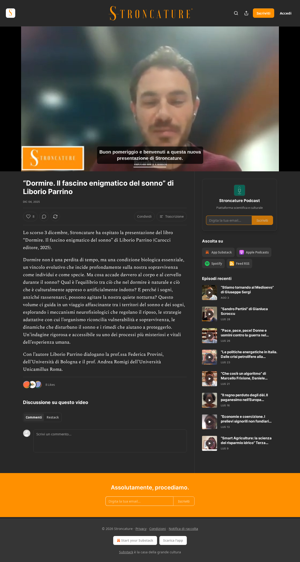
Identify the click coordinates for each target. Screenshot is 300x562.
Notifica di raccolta (183, 528)
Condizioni (157, 528)
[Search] (236, 13)
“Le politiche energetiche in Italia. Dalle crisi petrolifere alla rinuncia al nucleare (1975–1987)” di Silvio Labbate (249, 354)
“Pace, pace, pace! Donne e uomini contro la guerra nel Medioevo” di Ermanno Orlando (247, 333)
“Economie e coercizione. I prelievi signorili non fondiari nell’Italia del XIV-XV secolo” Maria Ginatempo (245, 419)
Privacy (140, 528)
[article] (239, 292)
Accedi (286, 13)
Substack (126, 552)
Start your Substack (137, 540)
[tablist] (42, 417)
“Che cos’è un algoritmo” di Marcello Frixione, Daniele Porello (243, 376)
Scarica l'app (173, 540)
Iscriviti (263, 13)
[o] (209, 292)
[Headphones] (11, 104)
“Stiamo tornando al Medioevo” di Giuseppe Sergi (247, 289)
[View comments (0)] (289, 101)
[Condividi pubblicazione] (246, 13)
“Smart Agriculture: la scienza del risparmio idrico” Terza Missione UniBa (246, 440)
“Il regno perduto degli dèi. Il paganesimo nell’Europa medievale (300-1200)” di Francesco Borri (244, 397)
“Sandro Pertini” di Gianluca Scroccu (244, 311)
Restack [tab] (53, 417)
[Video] (11, 93)
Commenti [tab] (34, 417)
